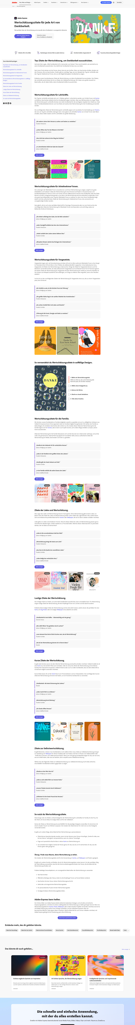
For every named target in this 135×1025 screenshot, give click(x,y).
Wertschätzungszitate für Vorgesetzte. (12, 75)
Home (13, 6)
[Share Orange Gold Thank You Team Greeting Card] (54, 328)
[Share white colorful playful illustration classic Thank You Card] (65, 723)
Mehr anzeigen (125, 949)
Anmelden (119, 2)
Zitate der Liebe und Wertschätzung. (12, 86)
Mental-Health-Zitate (115, 930)
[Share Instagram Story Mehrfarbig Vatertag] (82, 485)
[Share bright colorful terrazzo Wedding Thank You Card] (82, 573)
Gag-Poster (43, 610)
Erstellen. (45, 2)
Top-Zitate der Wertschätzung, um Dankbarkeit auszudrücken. (15, 65)
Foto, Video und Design (24, 2)
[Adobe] (14, 2)
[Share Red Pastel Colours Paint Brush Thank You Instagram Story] (48, 485)
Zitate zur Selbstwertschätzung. (11, 95)
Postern (97, 110)
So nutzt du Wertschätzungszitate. (12, 98)
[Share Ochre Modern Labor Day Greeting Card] (76, 328)
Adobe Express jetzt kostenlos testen (67, 917)
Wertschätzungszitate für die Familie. (12, 83)
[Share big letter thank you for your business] (48, 723)
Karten (97, 98)
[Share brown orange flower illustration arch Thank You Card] (98, 723)
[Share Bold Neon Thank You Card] (65, 161)
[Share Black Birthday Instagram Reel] (65, 485)
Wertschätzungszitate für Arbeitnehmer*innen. (15, 72)
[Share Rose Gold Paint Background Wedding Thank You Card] (82, 723)
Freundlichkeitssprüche (87, 930)
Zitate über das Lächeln (26, 930)
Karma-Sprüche (59, 930)
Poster (56, 907)
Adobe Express (37, 2)
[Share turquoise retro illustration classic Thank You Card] (98, 161)
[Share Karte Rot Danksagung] (98, 328)
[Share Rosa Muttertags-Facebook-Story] (98, 485)
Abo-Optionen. (84, 2)
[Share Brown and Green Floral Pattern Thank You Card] (48, 161)
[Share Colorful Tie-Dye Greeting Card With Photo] (65, 573)
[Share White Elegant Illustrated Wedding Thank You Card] (98, 573)
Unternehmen (63, 2)
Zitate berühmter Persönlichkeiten (44, 930)
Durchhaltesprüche (101, 930)
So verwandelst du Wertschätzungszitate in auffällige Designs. (16, 79)
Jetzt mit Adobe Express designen (23, 36)
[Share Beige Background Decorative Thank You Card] (82, 161)
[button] (113, 2)
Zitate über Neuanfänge (11, 930)
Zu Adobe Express (106, 2)
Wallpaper (70, 517)
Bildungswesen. (73, 2)
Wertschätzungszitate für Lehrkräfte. (12, 69)
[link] (4, 103)
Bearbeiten (53, 2)
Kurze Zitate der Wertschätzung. (11, 92)
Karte (36, 610)
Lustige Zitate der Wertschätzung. (11, 89)
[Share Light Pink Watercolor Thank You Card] (48, 573)
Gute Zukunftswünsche (72, 930)
